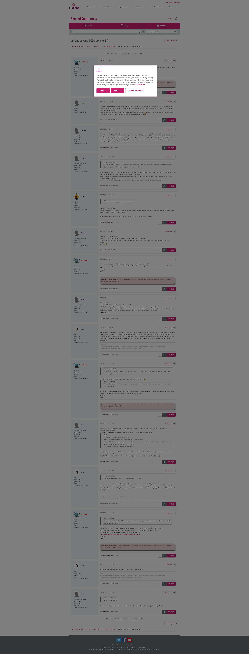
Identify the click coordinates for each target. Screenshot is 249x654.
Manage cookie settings (134, 90)
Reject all (117, 90)
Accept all (103, 90)
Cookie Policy (139, 85)
